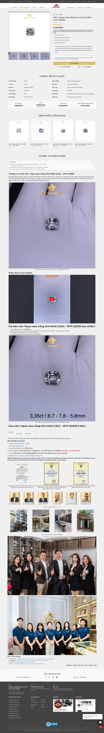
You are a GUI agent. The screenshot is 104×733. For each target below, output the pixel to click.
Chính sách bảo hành (14, 711)
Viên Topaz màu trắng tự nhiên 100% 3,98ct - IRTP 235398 (85, 145)
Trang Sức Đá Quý (24, 7)
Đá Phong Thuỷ (70, 7)
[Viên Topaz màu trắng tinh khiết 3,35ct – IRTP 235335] (13, 56)
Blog (84, 1)
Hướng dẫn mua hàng (14, 713)
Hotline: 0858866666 (23, 677)
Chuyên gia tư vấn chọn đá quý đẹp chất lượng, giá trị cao (32, 660)
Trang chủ (33, 700)
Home (8, 11)
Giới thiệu (14, 7)
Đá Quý (34, 7)
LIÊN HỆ (11, 434)
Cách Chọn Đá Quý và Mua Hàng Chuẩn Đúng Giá (28, 455)
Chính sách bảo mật (13, 700)
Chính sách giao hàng (14, 704)
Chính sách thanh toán (14, 702)
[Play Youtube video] (52, 299)
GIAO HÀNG (19, 433)
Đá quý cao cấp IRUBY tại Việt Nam (24, 662)
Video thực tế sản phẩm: (18, 165)
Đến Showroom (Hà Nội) (14, 717)
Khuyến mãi (34, 704)
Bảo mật (43, 702)
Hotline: (65, 66)
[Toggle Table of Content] (92, 162)
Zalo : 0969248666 (81, 677)
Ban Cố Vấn (80, 7)
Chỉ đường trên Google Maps (70, 450)
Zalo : (86, 66)
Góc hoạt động (34, 702)
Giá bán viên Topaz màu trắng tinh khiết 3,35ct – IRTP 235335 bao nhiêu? (29, 167)
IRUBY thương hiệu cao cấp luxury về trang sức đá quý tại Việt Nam (35, 659)
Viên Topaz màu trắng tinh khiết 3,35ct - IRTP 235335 (62, 145)
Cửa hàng (13, 11)
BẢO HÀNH (28, 433)
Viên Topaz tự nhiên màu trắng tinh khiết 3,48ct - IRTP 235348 (40, 145)
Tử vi (32, 708)
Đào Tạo (69, 1)
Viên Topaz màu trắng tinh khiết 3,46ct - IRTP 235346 (17, 145)
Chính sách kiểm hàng (14, 706)
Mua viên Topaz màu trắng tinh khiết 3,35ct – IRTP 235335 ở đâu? (27, 169)
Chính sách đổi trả (13, 708)
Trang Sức (42, 7)
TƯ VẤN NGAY (74, 63)
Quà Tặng (87, 7)
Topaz (19, 11)
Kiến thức (77, 1)
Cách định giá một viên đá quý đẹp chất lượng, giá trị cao (28, 663)
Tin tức (62, 1)
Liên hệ (32, 706)
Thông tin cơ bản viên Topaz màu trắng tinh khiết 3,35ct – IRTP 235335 (28, 164)
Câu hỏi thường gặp (13, 715)
